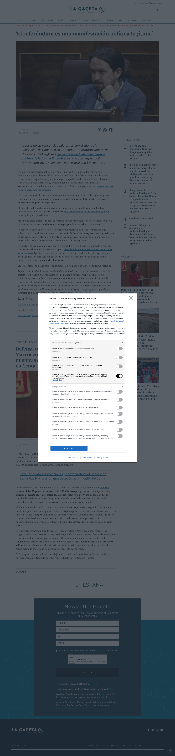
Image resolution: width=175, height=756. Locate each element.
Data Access (87, 458)
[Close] (131, 298)
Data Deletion (73, 458)
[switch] (119, 348)
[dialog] (87, 378)
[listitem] (87, 343)
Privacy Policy (102, 458)
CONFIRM (69, 448)
